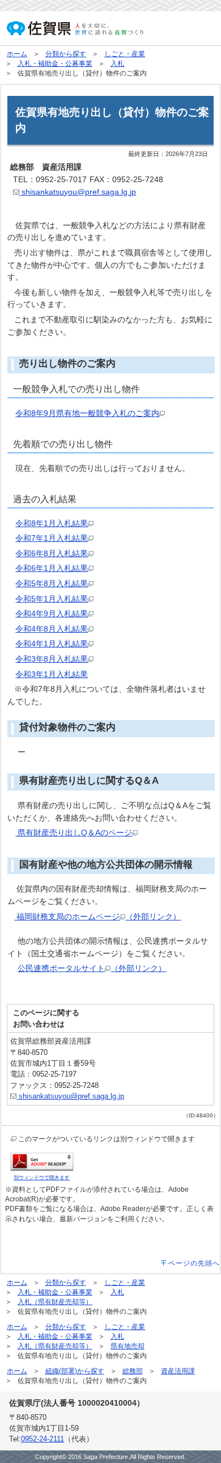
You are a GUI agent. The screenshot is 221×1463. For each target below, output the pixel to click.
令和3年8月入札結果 (51, 658)
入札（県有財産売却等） (55, 1302)
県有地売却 (127, 1346)
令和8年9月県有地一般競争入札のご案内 (87, 413)
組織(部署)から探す (74, 1371)
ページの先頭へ (194, 1263)
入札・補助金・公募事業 (55, 64)
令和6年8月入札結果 (51, 553)
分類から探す (65, 54)
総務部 (132, 1371)
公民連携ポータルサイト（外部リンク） (92, 968)
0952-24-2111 (42, 1439)
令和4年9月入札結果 (51, 613)
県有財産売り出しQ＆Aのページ (73, 832)
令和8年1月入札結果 (51, 523)
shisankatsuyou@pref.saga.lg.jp (77, 191)
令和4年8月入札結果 (51, 628)
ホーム (17, 54)
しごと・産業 (124, 54)
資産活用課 (178, 1371)
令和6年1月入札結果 (51, 568)
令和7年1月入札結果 (51, 538)
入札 (117, 64)
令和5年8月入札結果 (51, 583)
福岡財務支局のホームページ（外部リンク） (97, 916)
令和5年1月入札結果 (51, 598)
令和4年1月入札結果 (51, 643)
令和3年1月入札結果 (51, 674)
